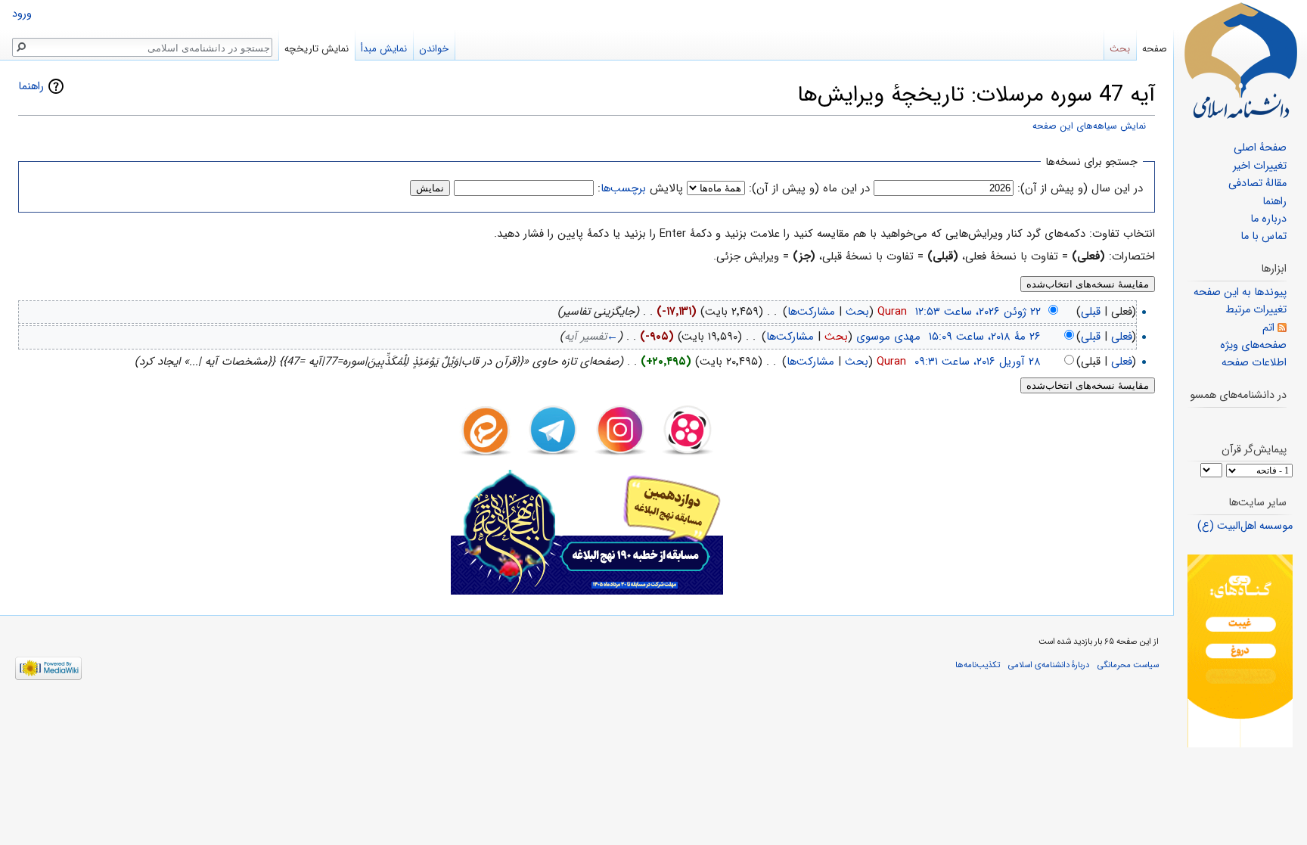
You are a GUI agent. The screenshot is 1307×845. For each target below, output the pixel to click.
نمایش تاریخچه (316, 49)
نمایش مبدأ (384, 49)
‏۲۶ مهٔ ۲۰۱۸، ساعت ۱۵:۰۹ (985, 337)
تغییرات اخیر (1260, 166)
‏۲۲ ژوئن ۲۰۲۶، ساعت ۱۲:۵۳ (978, 312)
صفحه (1154, 49)
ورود (22, 14)
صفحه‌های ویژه (1253, 345)
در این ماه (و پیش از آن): (809, 188)
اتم (1268, 328)
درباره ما (1268, 219)
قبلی (1091, 312)
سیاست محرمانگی (1128, 665)
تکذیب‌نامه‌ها (977, 665)
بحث (857, 312)
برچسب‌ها (623, 188)
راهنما (31, 86)
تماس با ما (1263, 236)
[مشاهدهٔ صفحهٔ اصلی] (1240, 60)
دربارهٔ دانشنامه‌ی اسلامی (1048, 665)
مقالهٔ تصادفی (1257, 183)
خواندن (434, 49)
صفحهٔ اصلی (1260, 148)
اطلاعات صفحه (1254, 362)
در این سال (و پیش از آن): (1080, 188)
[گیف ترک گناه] (1240, 651)
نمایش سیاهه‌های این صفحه (1089, 126)
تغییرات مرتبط (1256, 309)
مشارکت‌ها (811, 312)
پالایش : (640, 188)
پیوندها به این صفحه (1240, 292)
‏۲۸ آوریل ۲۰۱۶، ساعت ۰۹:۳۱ (977, 362)
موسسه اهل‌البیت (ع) (1245, 526)
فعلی (1121, 337)
